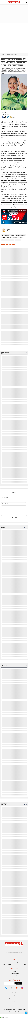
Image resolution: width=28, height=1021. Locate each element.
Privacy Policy (14, 996)
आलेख (3, 527)
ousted (12, 235)
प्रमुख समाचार (5, 353)
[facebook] (3, 117)
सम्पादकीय (4, 666)
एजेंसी (5, 112)
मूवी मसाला (25, 963)
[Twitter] (5, 117)
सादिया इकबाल (17, 239)
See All (25, 353)
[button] (2, 3)
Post (15, 517)
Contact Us (14, 1005)
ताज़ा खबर (4, 963)
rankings (3, 237)
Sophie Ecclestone (5, 235)
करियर (20, 963)
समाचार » (8, 54)
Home (3, 54)
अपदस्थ (21, 237)
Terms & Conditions (14, 999)
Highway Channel (15, 973)
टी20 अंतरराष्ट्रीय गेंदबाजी (6, 239)
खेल (17, 963)
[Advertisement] (14, 37)
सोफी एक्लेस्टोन (15, 237)
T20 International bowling (20, 235)
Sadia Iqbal (9, 237)
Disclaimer (14, 1002)
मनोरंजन (14, 963)
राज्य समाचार (9, 963)
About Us (14, 993)
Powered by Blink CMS (14, 1011)
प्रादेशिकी (3, 804)
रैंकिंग (13, 239)
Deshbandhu (14, 976)
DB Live (14, 971)
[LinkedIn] (8, 117)
